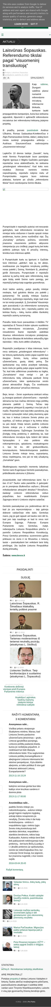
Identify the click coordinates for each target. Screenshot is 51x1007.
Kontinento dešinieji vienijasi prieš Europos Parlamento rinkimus (14, 689)
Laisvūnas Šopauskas (20, 73)
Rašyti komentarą (14, 870)
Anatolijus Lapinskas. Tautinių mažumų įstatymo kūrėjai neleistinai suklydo (25, 701)
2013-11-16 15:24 (17, 775)
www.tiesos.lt (18, 555)
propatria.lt (15, 979)
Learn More (21, 24)
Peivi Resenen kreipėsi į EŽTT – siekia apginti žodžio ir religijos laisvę (29, 944)
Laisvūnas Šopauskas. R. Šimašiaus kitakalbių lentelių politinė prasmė (25, 606)
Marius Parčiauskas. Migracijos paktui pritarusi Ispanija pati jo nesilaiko (29, 930)
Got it (34, 24)
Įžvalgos (8, 73)
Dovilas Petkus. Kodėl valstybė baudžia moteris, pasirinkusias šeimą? (29, 898)
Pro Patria (31, 1002)
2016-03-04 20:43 (17, 863)
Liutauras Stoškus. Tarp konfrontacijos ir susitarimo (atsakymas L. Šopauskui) (25, 673)
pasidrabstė (32, 130)
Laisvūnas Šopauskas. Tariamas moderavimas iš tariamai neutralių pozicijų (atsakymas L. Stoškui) (25, 640)
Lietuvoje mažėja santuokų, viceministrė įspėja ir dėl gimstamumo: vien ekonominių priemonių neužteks (28, 914)
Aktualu (9, 41)
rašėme (44, 84)
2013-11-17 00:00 (17, 796)
